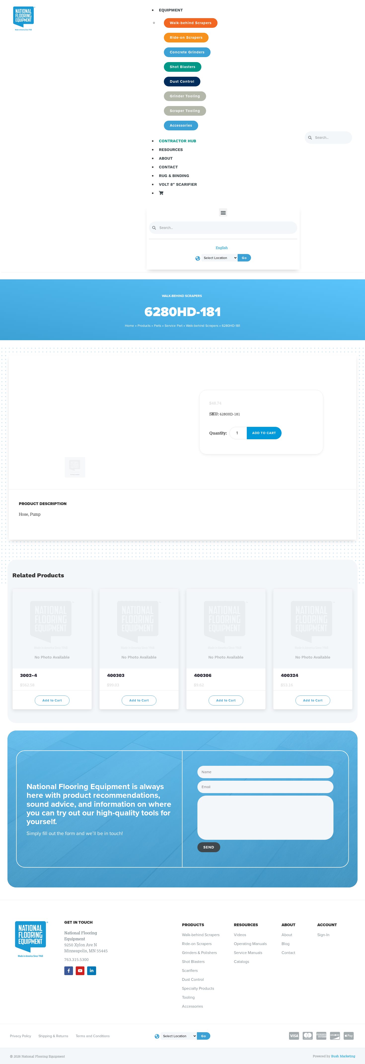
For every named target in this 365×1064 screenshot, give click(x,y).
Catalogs (241, 961)
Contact (168, 167)
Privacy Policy (20, 1036)
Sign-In (323, 934)
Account (327, 925)
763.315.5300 (76, 959)
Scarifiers (190, 970)
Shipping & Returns (53, 1036)
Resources (171, 149)
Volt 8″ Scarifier (178, 184)
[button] (223, 212)
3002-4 (29, 675)
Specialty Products (198, 988)
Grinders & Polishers (199, 952)
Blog (286, 943)
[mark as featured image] (52, 460)
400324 (289, 675)
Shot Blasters (193, 961)
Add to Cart (264, 433)
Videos (240, 934)
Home (129, 325)
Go (244, 257)
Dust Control (193, 979)
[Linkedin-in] (91, 970)
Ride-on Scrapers (197, 943)
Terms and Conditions (93, 1036)
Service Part (173, 325)
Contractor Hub (177, 141)
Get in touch (78, 922)
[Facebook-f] (68, 970)
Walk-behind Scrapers (182, 295)
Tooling (188, 997)
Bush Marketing (343, 1056)
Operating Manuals (250, 943)
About (166, 158)
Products (144, 325)
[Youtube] (80, 970)
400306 (202, 675)
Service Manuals (248, 952)
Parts (157, 325)
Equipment (171, 10)
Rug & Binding (174, 175)
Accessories (192, 1006)
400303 (115, 675)
